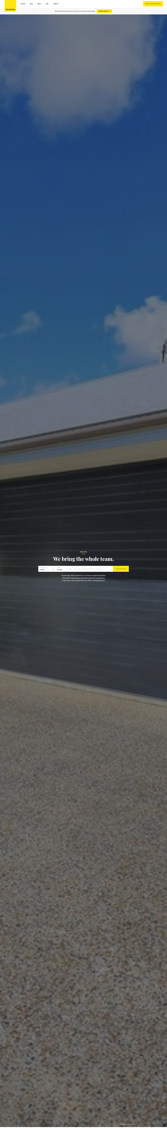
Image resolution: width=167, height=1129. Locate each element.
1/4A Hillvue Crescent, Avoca (128, 1124)
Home (23, 4)
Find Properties (120, 569)
